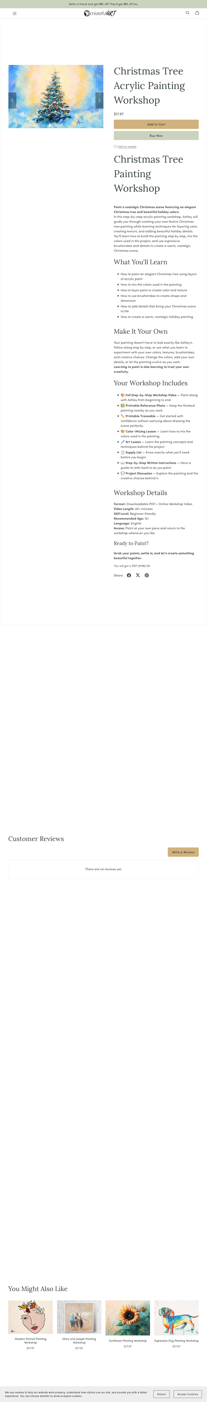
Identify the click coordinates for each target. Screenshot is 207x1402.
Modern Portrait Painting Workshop (30, 1340)
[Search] (187, 13)
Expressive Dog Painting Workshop (176, 1340)
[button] (12, 100)
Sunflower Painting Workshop (128, 1340)
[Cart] (199, 13)
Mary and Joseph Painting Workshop (79, 1340)
